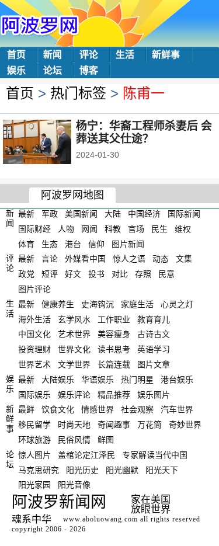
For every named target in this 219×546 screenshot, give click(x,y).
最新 (26, 213)
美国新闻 (81, 213)
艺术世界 (74, 334)
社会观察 (137, 409)
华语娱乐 (97, 379)
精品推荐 (114, 394)
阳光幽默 (122, 469)
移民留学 (34, 424)
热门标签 (78, 93)
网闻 (89, 229)
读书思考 (114, 349)
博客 (88, 70)
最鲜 (26, 409)
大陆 (113, 213)
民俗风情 (74, 439)
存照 (143, 274)
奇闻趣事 (114, 424)
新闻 (52, 55)
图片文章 (153, 364)
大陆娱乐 (57, 379)
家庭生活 (137, 304)
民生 (159, 229)
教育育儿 (153, 319)
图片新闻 (128, 243)
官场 (136, 229)
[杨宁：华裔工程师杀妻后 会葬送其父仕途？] (53, 143)
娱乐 (16, 70)
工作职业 (114, 319)
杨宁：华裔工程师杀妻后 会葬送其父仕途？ (144, 132)
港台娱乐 (177, 379)
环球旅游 (34, 439)
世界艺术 (34, 364)
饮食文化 (57, 409)
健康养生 (57, 304)
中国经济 (144, 213)
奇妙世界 (185, 424)
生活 (125, 55)
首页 (16, 55)
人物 (66, 229)
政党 (26, 274)
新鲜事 (166, 55)
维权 (183, 229)
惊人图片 (34, 455)
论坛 (52, 70)
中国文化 (34, 334)
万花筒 (149, 424)
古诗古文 (153, 334)
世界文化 (74, 349)
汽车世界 (177, 409)
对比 (120, 274)
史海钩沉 (97, 304)
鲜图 (106, 439)
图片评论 (34, 289)
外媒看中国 (85, 258)
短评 (49, 274)
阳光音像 (74, 484)
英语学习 (153, 349)
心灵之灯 (177, 304)
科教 (113, 229)
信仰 (96, 243)
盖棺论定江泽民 (86, 455)
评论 (88, 55)
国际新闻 (184, 213)
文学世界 (74, 364)
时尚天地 (74, 424)
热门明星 (137, 379)
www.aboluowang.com (100, 519)
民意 (166, 274)
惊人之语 (129, 258)
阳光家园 (34, 484)
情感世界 (97, 409)
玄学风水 (74, 319)
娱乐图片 (153, 394)
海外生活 (34, 319)
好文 (73, 274)
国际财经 (34, 229)
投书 (96, 274)
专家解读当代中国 (154, 455)
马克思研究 (38, 469)
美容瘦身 (114, 334)
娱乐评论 (74, 394)
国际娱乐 (34, 394)
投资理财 (34, 349)
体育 (26, 243)
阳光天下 (161, 469)
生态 (49, 243)
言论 (49, 258)
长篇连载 (114, 364)
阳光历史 (82, 469)
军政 (49, 213)
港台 (73, 243)
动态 (160, 258)
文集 (184, 258)
